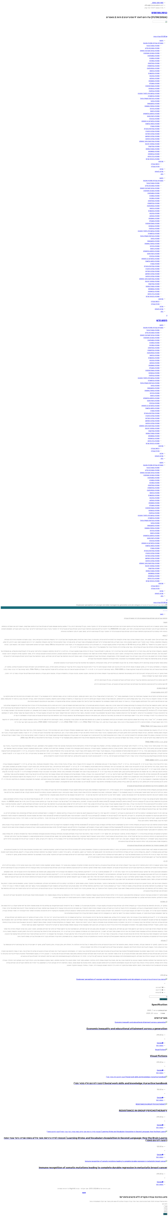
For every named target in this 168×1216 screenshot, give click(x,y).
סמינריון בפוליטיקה (153, 63)
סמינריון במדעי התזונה (152, 139)
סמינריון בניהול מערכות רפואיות (149, 51)
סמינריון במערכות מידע (152, 48)
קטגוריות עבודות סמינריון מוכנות (153, 43)
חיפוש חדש (161, 320)
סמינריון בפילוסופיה (153, 66)
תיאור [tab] (161, 614)
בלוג (162, 174)
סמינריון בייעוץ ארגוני (153, 116)
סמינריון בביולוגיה (154, 91)
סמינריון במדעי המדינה (152, 134)
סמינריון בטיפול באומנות (152, 106)
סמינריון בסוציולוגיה (153, 56)
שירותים (160, 161)
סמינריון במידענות (153, 146)
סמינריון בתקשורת (153, 73)
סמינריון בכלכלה (154, 118)
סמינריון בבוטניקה (153, 88)
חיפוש (161, 40)
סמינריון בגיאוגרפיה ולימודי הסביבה (148, 93)
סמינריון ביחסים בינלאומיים (151, 113)
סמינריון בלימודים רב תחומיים (150, 121)
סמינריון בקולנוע (154, 78)
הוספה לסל (163, 999)
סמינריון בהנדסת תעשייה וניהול (149, 98)
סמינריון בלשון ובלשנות (152, 124)
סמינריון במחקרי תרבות (152, 144)
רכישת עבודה (155, 164)
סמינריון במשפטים (153, 151)
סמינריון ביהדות (154, 108)
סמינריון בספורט (154, 58)
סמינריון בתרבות (154, 76)
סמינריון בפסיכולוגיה (153, 68)
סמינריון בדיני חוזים (153, 156)
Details (159, 1043)
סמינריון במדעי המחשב (152, 136)
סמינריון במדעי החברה (152, 131)
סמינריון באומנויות (154, 81)
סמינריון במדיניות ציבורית (151, 129)
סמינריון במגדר (154, 126)
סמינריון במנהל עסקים (152, 149)
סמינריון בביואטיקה (153, 154)
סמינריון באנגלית (154, 83)
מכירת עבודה (155, 166)
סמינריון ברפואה (154, 71)
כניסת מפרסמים (159, 12)
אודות (161, 169)
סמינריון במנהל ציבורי (152, 45)
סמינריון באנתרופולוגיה (152, 86)
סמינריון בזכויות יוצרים (152, 159)
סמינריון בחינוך (154, 101)
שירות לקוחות (159, 171)
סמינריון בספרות (154, 61)
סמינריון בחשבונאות (153, 103)
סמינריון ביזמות (154, 111)
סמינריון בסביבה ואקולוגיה (151, 53)
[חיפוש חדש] (166, 315)
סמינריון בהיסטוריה (153, 96)
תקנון (84, 1193)
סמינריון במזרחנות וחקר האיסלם (149, 141)
